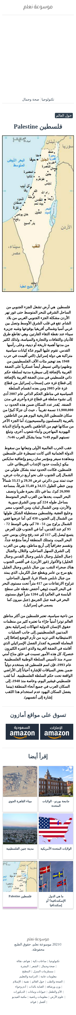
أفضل (42, 1002)
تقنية (26, 981)
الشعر (34, 966)
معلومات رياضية (38, 996)
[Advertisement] (38, 55)
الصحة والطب (55, 981)
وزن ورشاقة (53, 986)
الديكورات (19, 991)
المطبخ (26, 971)
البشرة (25, 966)
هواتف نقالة (23, 961)
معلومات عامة (49, 976)
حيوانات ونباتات (37, 991)
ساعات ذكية (39, 961)
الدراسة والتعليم (28, 976)
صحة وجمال (30, 99)
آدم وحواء (20, 986)
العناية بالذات (36, 986)
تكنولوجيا (48, 99)
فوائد (33, 1002)
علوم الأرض (57, 996)
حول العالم (64, 116)
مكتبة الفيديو (19, 996)
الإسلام (17, 981)
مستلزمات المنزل (43, 971)
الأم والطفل (55, 991)
